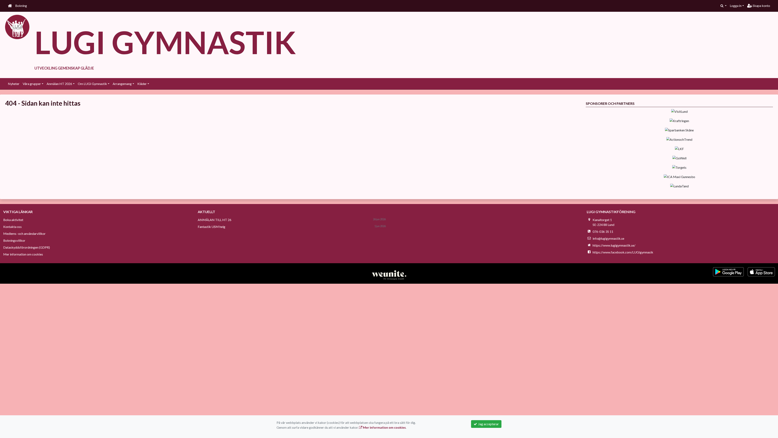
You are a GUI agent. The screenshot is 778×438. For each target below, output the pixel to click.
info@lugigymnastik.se (608, 238)
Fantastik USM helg (211, 227)
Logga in (736, 6)
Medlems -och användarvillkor (24, 233)
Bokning (21, 6)
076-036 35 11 (603, 231)
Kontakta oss (12, 227)
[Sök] (723, 6)
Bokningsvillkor (14, 240)
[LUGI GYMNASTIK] (17, 26)
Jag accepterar (488, 424)
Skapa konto (761, 6)
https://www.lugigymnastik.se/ (614, 245)
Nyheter (13, 84)
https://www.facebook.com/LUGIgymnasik (623, 252)
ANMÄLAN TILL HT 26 (214, 220)
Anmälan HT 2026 (59, 84)
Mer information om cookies (23, 254)
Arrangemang (122, 84)
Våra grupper (32, 84)
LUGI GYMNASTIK (165, 42)
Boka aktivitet (13, 220)
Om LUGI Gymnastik (92, 84)
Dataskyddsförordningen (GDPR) (26, 247)
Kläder (142, 84)
